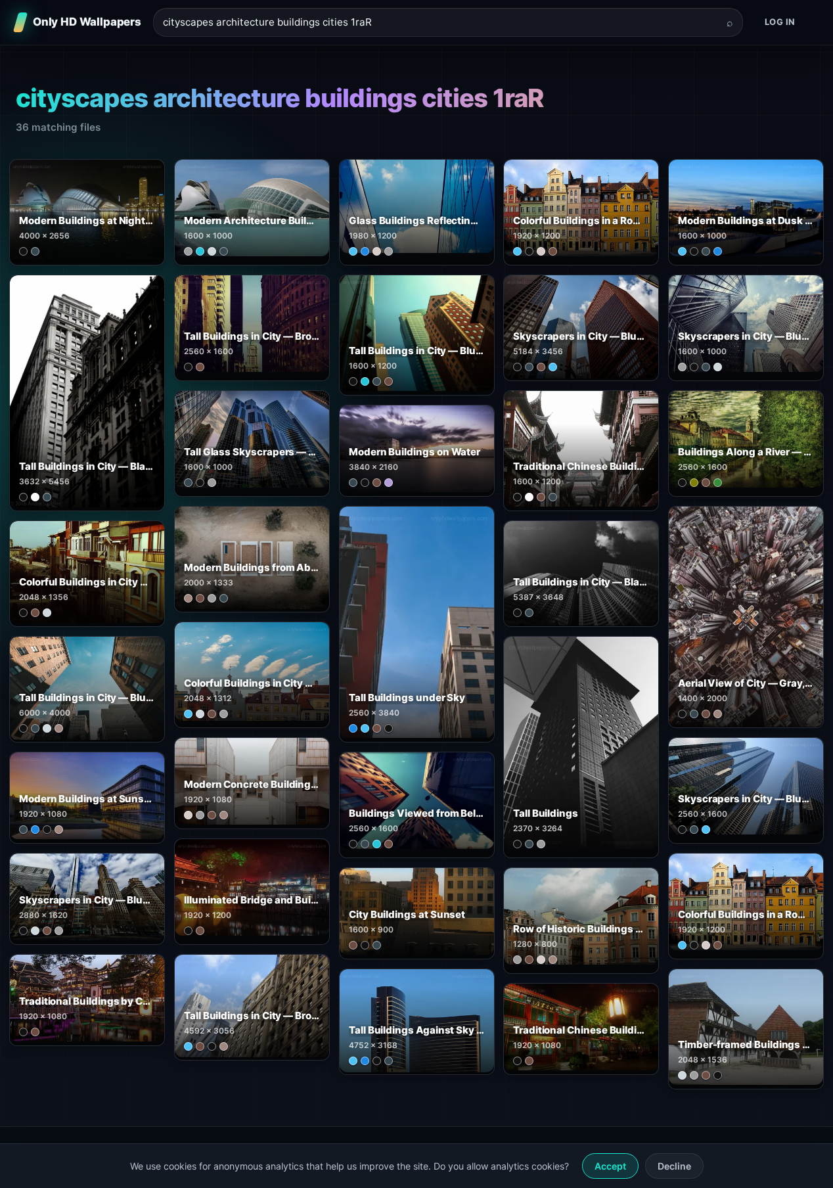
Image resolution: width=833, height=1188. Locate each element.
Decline (674, 1166)
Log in (780, 21)
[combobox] (440, 22)
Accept (610, 1166)
